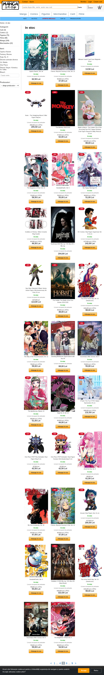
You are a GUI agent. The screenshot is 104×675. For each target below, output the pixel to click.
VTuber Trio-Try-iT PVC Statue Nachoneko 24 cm (89, 402)
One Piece (4, 65)
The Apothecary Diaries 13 (36, 411)
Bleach (2, 72)
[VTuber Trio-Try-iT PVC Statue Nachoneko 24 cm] (90, 387)
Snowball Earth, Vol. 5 (63, 188)
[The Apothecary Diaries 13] (36, 392)
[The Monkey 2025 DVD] (63, 108)
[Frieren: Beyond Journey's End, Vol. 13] (63, 52)
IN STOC (34, 18)
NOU (25, 18)
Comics (34, 14)
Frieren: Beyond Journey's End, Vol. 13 (63, 71)
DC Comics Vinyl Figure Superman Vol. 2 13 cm (90, 233)
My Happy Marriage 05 (90, 188)
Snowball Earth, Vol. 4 (36, 579)
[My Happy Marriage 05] (90, 169)
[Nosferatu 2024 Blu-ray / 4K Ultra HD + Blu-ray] (63, 224)
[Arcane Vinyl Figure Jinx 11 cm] (90, 500)
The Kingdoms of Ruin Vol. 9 (63, 637)
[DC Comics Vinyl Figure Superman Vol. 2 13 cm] (90, 218)
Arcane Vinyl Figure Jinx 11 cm (89, 513)
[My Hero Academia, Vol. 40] (36, 506)
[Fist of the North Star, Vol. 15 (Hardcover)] (90, 561)
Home (2, 23)
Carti (72, 14)
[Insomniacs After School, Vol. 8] (36, 619)
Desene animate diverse (9, 60)
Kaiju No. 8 (4, 57)
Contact (25, 2)
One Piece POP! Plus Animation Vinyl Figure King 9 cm (36, 458)
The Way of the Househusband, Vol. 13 (36, 356)
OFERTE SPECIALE (48, 18)
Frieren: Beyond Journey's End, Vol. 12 (63, 525)
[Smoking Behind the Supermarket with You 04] (63, 338)
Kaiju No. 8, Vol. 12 (63, 413)
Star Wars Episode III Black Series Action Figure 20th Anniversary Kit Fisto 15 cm (36, 290)
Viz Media (3, 62)
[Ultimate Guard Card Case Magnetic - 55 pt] (90, 46)
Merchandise (60, 14)
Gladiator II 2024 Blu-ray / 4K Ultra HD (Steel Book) (63, 582)
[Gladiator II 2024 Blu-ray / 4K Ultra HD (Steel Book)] (63, 562)
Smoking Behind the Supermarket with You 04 (63, 357)
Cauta (80, 7)
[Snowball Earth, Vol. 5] (63, 169)
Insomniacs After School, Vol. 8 (36, 637)
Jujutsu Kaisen (5, 52)
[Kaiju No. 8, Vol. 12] (63, 393)
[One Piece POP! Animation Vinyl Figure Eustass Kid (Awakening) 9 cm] (63, 443)
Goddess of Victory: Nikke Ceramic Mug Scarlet (36, 233)
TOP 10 (62, 18)
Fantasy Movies (6, 54)
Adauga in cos (36, 83)
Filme (81, 14)
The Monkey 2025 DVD (63, 127)
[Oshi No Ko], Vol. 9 (90, 469)
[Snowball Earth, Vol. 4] (36, 561)
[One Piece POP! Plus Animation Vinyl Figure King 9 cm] (36, 443)
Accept (83, 670)
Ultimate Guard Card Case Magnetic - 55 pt (89, 60)
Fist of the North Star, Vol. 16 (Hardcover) (90, 299)
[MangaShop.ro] (10, 9)
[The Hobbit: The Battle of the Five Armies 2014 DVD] (63, 281)
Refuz (96, 670)
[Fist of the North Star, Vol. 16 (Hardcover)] (90, 280)
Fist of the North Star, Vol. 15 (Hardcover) (90, 580)
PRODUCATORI (75, 18)
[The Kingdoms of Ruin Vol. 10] (36, 169)
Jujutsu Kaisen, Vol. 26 (36, 71)
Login (90, 2)
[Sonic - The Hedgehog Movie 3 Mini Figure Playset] (36, 102)
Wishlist (83, 2)
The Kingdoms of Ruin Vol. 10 (36, 188)
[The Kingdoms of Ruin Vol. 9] (63, 619)
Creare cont (98, 2)
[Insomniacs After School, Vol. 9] (90, 338)
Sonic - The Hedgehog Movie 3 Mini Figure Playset (36, 116)
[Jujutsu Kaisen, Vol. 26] (36, 52)
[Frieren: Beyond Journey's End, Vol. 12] (63, 506)
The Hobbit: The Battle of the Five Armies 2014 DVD (63, 301)
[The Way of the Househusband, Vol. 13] (36, 338)
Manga (23, 14)
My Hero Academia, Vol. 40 (36, 525)
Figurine (46, 14)
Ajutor (32, 2)
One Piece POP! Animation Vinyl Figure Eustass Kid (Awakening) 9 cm (63, 458)
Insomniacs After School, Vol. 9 (89, 356)
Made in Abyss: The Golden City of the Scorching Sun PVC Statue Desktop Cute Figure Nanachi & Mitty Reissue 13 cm (90, 130)
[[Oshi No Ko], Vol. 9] (90, 449)
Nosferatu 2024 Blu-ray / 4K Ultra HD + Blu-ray (63, 245)
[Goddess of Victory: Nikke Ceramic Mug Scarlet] (36, 218)
